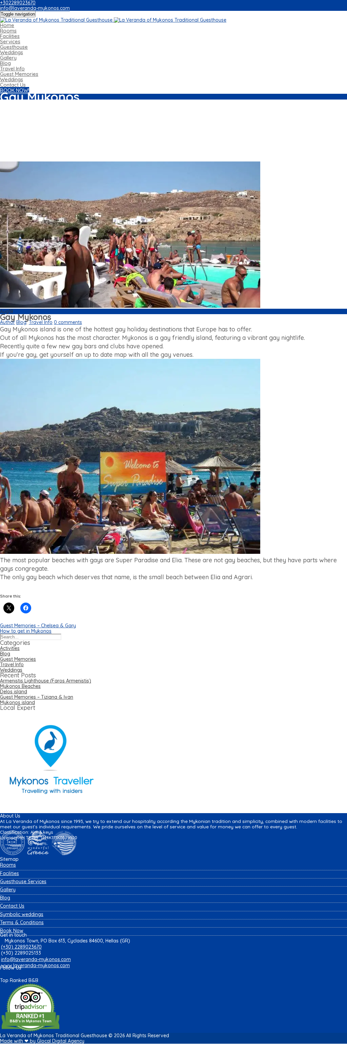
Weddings (11, 52)
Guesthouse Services (23, 881)
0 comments (68, 322)
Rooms (8, 30)
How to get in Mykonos (26, 631)
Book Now (11, 931)
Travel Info (12, 68)
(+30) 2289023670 (21, 947)
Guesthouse (14, 47)
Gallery (8, 58)
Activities (10, 648)
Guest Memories (19, 74)
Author (7, 322)
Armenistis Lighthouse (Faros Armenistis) (45, 681)
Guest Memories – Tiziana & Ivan (36, 697)
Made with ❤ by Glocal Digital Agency (42, 1041)
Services (10, 41)
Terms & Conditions (22, 922)
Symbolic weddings (21, 914)
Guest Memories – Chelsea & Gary (38, 626)
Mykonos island (17, 702)
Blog (5, 63)
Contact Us (13, 85)
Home (7, 25)
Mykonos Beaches (20, 686)
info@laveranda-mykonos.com (35, 8)
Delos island (13, 692)
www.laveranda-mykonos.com (35, 965)
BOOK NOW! (14, 90)
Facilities (10, 36)
